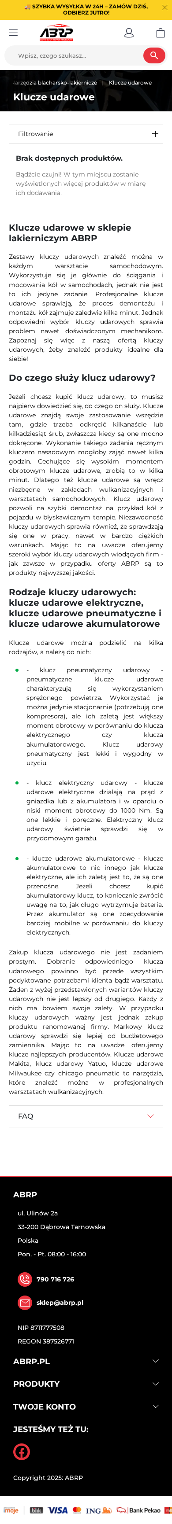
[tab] (86, 1116)
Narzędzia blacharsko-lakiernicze (54, 82)
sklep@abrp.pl (60, 1303)
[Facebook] (21, 1451)
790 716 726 (55, 1279)
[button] (129, 33)
